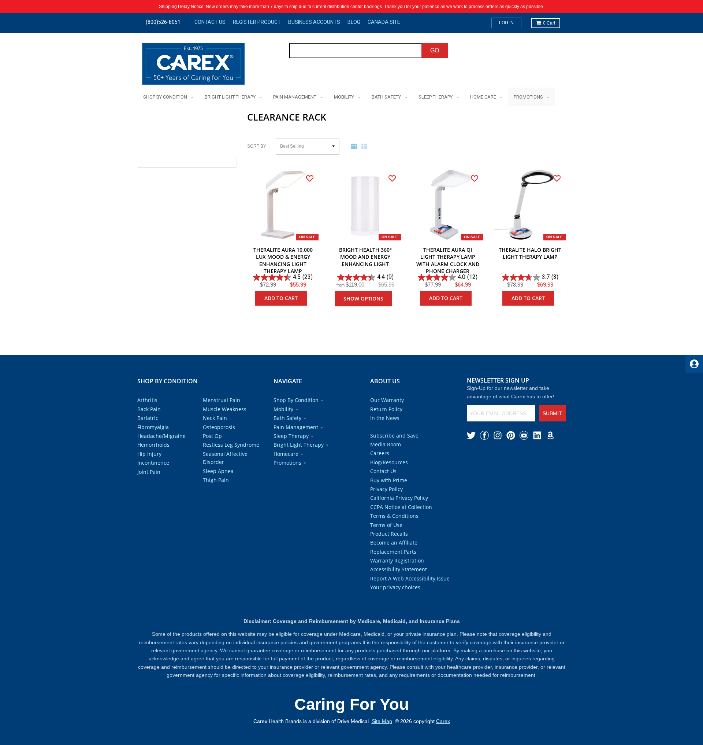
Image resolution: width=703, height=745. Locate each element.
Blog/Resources (389, 462)
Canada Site (384, 22)
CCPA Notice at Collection (401, 507)
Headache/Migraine (161, 435)
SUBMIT (552, 413)
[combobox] (355, 50)
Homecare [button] (286, 453)
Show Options (363, 298)
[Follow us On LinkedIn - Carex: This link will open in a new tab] (537, 435)
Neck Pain (215, 417)
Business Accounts (314, 22)
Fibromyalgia (153, 427)
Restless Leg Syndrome (231, 444)
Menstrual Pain (221, 400)
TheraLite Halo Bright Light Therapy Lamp (530, 253)
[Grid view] (355, 146)
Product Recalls (389, 533)
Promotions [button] (287, 462)
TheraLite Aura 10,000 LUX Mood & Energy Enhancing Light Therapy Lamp (283, 260)
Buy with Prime (388, 480)
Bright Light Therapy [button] (299, 444)
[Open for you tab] (694, 364)
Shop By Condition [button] (296, 400)
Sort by (256, 146)
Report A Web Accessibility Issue (410, 578)
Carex (443, 721)
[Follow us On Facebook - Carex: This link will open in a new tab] (484, 435)
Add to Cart (281, 298)
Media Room (385, 444)
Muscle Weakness (224, 409)
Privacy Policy (386, 489)
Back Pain (149, 409)
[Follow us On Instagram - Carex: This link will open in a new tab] (497, 435)
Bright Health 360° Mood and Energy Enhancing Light (365, 257)
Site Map (382, 721)
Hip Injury (149, 453)
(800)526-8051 (163, 22)
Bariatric (147, 417)
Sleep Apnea (218, 471)
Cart (549, 23)
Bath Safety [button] (287, 417)
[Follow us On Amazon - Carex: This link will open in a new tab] (550, 435)
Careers (379, 453)
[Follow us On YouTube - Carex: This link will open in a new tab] (524, 435)
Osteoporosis (219, 427)
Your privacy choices (395, 587)
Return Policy (386, 409)
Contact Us (210, 22)
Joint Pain (148, 471)
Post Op (212, 435)
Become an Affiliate (393, 542)
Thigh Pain (216, 479)
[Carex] (193, 65)
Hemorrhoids (153, 444)
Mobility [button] (283, 409)
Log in (506, 22)
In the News (384, 417)
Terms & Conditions (394, 515)
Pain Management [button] (296, 427)
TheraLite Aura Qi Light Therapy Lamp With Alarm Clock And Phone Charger (447, 260)
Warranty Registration (397, 560)
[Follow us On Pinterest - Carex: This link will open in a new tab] (510, 435)
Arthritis (147, 400)
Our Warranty (387, 400)
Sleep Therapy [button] (291, 435)
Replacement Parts (393, 551)
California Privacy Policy (399, 497)
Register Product (257, 22)
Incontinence (153, 462)
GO (434, 50)
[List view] (365, 146)
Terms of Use (386, 524)
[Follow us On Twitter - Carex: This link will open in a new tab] (471, 435)
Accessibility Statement (398, 569)
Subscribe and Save (394, 435)
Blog (353, 22)
